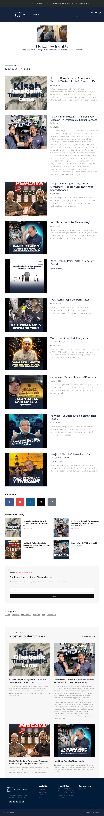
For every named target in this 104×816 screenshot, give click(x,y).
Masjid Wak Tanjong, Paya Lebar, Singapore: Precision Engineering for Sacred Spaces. (72, 186)
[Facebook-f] (84, 13)
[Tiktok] (100, 13)
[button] (77, 16)
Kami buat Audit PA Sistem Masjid (70, 222)
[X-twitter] (88, 13)
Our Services (26, 615)
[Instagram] (92, 13)
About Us (16, 615)
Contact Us (51, 615)
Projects (36, 615)
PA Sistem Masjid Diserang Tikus (69, 299)
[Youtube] (96, 13)
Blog (43, 615)
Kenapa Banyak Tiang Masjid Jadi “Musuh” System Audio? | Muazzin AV (35, 523)
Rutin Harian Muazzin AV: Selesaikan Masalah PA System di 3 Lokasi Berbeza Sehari (73, 119)
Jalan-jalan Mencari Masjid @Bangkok (73, 377)
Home (7, 615)
